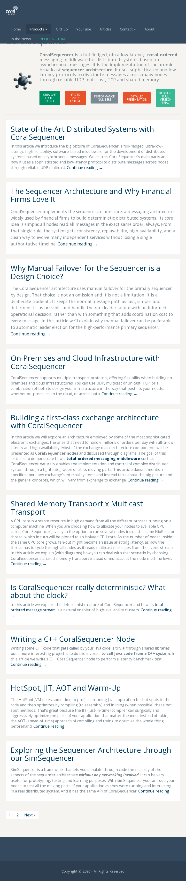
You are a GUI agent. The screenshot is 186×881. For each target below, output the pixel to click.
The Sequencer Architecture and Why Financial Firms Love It (91, 195)
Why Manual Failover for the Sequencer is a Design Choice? (85, 272)
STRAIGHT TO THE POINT (50, 98)
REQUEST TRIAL (53, 38)
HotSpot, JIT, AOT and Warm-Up (66, 688)
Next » (30, 815)
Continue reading (85, 167)
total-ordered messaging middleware (103, 458)
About (150, 29)
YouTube (83, 29)
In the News (21, 38)
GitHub (62, 29)
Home (16, 29)
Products (37, 29)
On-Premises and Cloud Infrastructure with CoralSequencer (85, 362)
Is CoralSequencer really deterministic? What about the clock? (88, 591)
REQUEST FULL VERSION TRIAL (165, 98)
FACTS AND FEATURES (75, 98)
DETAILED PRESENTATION (137, 98)
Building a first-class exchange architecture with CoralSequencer (85, 421)
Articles (105, 29)
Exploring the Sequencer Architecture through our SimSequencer (91, 754)
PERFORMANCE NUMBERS (104, 98)
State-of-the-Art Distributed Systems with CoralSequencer (82, 133)
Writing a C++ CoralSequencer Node (73, 639)
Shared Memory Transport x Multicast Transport (77, 508)
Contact (127, 29)
